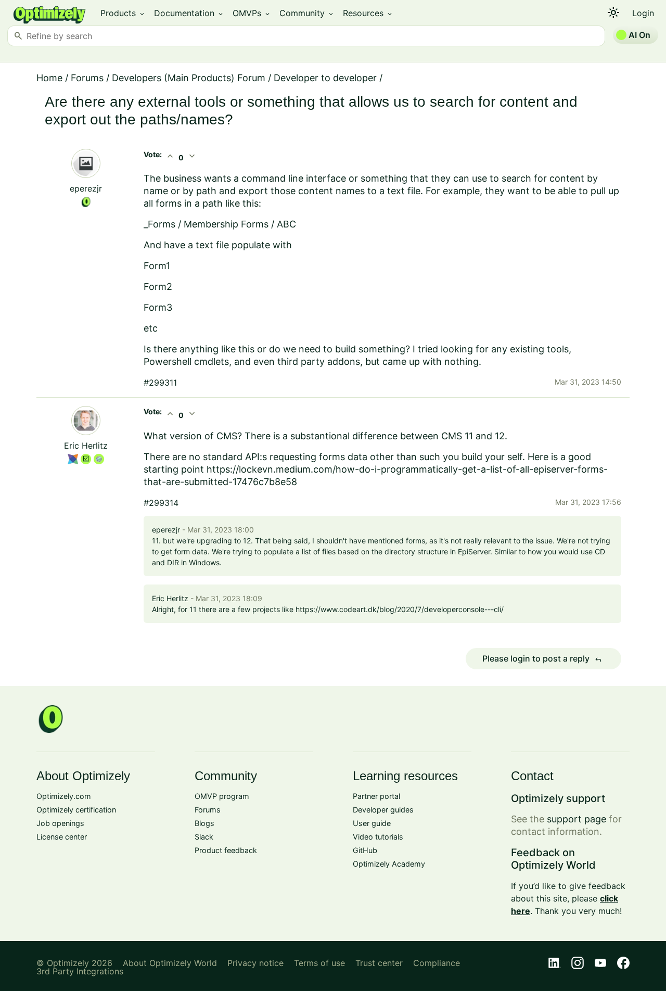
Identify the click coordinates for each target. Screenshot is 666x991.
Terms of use (319, 963)
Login (643, 13)
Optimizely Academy (389, 863)
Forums (87, 77)
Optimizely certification (76, 809)
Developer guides (383, 809)
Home (49, 77)
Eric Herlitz (86, 445)
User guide (372, 823)
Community (307, 13)
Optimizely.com (63, 796)
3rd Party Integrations (79, 971)
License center (61, 836)
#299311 (160, 382)
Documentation (189, 13)
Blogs (204, 823)
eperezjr (86, 188)
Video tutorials (378, 836)
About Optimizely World (170, 963)
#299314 (161, 503)
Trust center (379, 963)
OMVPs (252, 13)
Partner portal (376, 796)
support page (576, 819)
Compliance (436, 963)
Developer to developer (325, 77)
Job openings (60, 823)
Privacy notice (255, 963)
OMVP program (222, 796)
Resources (368, 13)
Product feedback (226, 850)
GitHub (365, 850)
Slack (204, 836)
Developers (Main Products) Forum (188, 77)
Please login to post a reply (542, 659)
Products (123, 13)
